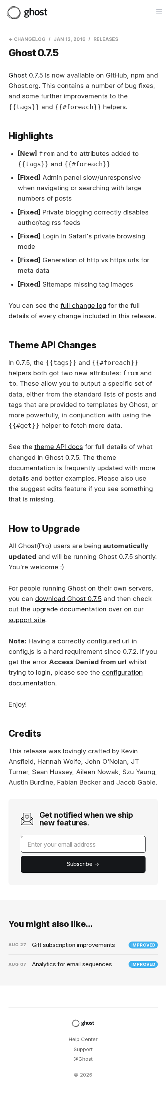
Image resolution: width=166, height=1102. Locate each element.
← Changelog (27, 39)
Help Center (83, 1039)
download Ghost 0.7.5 (68, 598)
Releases (105, 39)
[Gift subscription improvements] (83, 945)
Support (83, 1049)
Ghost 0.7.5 (25, 75)
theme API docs (58, 447)
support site (26, 620)
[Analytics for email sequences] (83, 964)
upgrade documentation (69, 609)
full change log (83, 305)
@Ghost (83, 1059)
